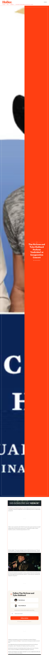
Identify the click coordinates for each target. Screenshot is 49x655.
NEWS (8, 4)
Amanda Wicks (37, 260)
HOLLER (4, 4)
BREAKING (12, 4)
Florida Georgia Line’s (19, 508)
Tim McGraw (10, 508)
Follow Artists (24, 618)
